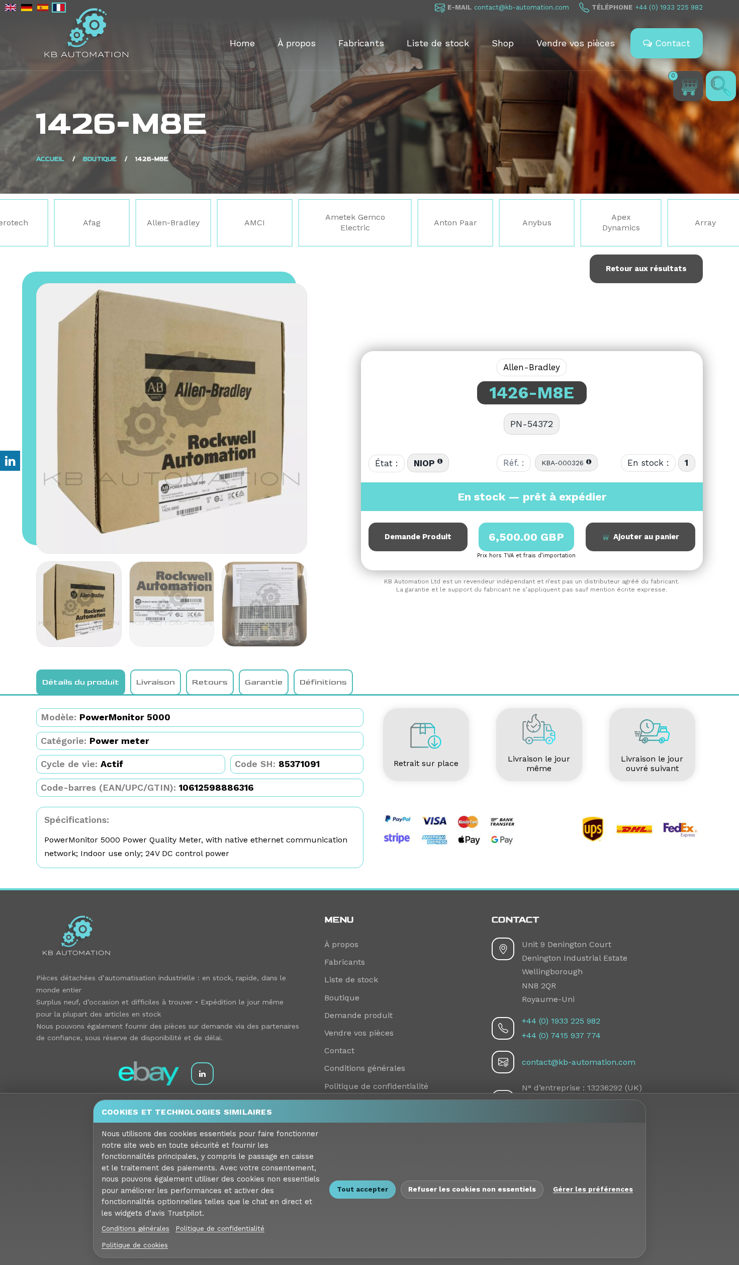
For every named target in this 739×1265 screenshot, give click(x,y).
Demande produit (358, 1015)
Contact (671, 43)
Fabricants (361, 43)
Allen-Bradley (87, 222)
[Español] (43, 8)
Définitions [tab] (323, 682)
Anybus (451, 222)
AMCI (169, 222)
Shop (503, 43)
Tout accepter (362, 1189)
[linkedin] (202, 1073)
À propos (297, 43)
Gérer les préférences (593, 1189)
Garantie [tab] (264, 682)
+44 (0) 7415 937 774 (561, 1035)
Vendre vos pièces (575, 43)
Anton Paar (369, 222)
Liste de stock (438, 43)
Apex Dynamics (535, 222)
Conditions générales (364, 1068)
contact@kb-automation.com (521, 7)
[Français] (59, 8)
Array (619, 222)
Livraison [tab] (155, 682)
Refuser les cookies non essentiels (472, 1189)
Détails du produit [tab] (80, 682)
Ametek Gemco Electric (269, 222)
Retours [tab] (210, 682)
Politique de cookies (135, 1245)
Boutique (100, 159)
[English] (11, 8)
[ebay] (149, 1073)
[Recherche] (721, 86)
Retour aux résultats (646, 268)
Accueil (50, 159)
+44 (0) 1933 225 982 (669, 7)
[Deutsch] (27, 8)
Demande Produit (418, 536)
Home (242, 43)
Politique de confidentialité (376, 1086)
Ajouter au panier (644, 536)
